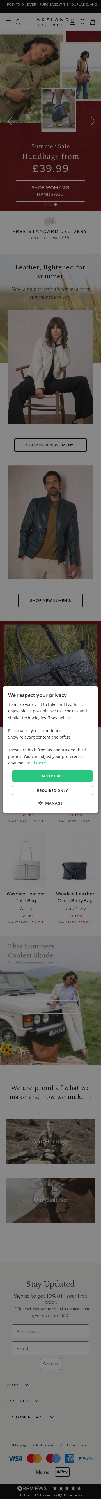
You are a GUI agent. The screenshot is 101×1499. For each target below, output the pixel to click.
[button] (50, 803)
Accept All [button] (52, 775)
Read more (36, 762)
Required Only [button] (52, 790)
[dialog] (50, 749)
